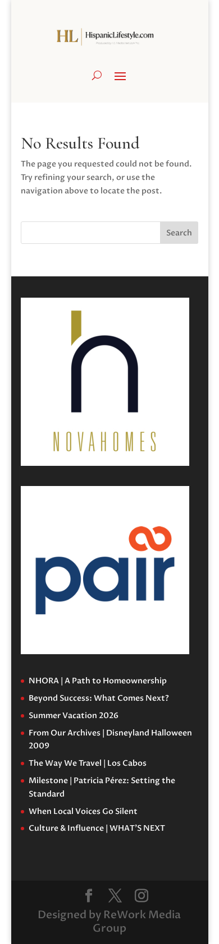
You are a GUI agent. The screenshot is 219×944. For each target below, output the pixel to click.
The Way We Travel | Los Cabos (88, 763)
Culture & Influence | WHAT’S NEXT (97, 828)
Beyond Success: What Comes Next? (99, 698)
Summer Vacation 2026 (73, 715)
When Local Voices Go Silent (83, 811)
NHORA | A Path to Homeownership (98, 680)
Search (179, 233)
